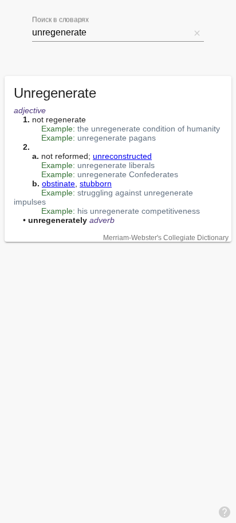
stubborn (96, 183)
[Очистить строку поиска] (197, 32)
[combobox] (111, 32)
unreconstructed (122, 156)
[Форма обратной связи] (224, 511)
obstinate (58, 183)
